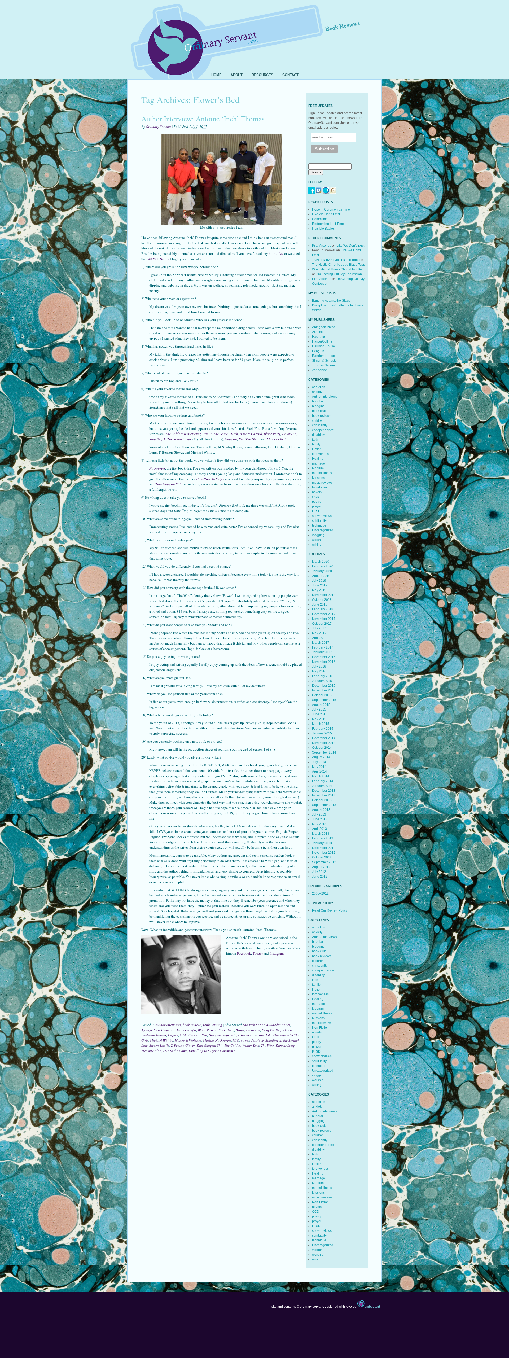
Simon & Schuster (325, 360)
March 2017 (320, 643)
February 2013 (322, 838)
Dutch (233, 433)
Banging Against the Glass (331, 301)
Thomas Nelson (323, 365)
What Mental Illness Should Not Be (337, 269)
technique (319, 525)
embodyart (372, 1306)
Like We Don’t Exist (326, 214)
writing (217, 1024)
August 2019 (321, 576)
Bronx (240, 1030)
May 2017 (319, 633)
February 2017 (322, 647)
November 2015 (323, 690)
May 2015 (319, 719)
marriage (318, 463)
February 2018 (322, 609)
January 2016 (322, 681)
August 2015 (321, 705)
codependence (323, 430)
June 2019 (319, 585)
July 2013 (319, 814)
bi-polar (317, 401)
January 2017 (322, 652)
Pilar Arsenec (321, 245)
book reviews (192, 1024)
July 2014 (319, 762)
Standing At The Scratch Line (170, 439)
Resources (262, 75)
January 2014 (322, 786)
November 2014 (323, 743)
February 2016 (322, 676)
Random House (323, 356)
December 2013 (323, 790)
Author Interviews (168, 1024)
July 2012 (319, 872)
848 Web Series (158, 258)
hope (226, 1035)
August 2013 (321, 810)
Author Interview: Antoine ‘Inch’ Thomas (203, 118)
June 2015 (319, 714)
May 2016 (319, 671)
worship (317, 540)
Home (216, 75)
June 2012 (319, 876)
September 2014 (324, 752)
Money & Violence (188, 1040)
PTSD (316, 511)
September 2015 (324, 700)
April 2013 (319, 829)
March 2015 (320, 724)
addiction (318, 387)
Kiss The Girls (249, 439)
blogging (318, 406)
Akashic (317, 332)
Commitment (321, 219)
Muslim (208, 1040)
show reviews (322, 516)
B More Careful (251, 433)
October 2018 (322, 600)
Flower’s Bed (276, 439)
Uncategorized (322, 530)
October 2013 (322, 800)
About (237, 75)
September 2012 (324, 862)
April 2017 (319, 638)
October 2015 (322, 695)
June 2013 (319, 819)
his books (276, 253)
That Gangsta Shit (168, 484)
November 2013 (323, 795)
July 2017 (319, 628)
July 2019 (319, 580)
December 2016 (323, 657)
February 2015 (322, 728)
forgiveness (320, 454)
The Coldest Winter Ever (182, 433)
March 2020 (320, 561)
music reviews (322, 482)
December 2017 (323, 614)
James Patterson (252, 1035)
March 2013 (320, 833)
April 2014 (319, 771)
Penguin (318, 351)
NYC (236, 1040)
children (318, 420)
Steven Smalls (159, 1045)
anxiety (317, 392)
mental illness (322, 473)
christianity (319, 425)
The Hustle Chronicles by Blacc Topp (338, 264)
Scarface (257, 1040)
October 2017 (322, 623)
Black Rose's (207, 1030)
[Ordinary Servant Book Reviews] (254, 33)
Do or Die (289, 433)
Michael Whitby (161, 1040)
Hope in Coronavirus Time (331, 209)
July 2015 (319, 709)
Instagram (277, 953)
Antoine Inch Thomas (156, 1030)
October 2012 (322, 857)
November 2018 (323, 595)
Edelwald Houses (153, 1035)
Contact (290, 75)
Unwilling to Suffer (202, 1050)
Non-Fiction (320, 487)
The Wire (267, 1045)
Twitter (258, 953)
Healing (317, 459)
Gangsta (231, 439)
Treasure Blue (151, 1050)
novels (317, 492)
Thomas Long (285, 1045)
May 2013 (319, 824)
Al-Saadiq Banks (278, 1024)
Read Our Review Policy (329, 910)
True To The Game (215, 433)
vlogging (318, 535)
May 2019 (319, 590)
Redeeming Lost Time (328, 224)
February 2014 (322, 781)
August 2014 (321, 757)
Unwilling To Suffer (210, 478)
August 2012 (321, 867)
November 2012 (323, 853)
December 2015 (323, 685)
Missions (318, 478)
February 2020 (322, 566)
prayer (316, 506)
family (316, 444)
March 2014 (320, 776)
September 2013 (324, 805)
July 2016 (319, 666)
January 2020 (322, 571)
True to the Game (175, 1050)
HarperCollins (322, 341)
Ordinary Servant (158, 126)
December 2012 (323, 848)
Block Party (272, 433)
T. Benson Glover (183, 1045)
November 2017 (323, 619)
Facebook (244, 953)
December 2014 (323, 738)
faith (206, 1024)
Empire (173, 1035)
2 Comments (226, 1050)
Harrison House (323, 346)
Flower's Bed (197, 1035)
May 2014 (319, 767)
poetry (316, 501)
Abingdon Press (323, 327)
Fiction (317, 449)
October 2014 (322, 748)
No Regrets (223, 1040)
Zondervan (320, 370)
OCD (315, 497)
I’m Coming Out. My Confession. (340, 274)
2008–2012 (320, 893)
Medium (318, 468)
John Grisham (275, 1035)
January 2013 (322, 843)
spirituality (319, 521)
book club (319, 411)
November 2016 (323, 662)
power (245, 1040)
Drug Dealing (272, 1030)
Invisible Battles (323, 228)
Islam (235, 1035)
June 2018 (319, 604)
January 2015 (322, 733)
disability (318, 435)
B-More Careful (184, 1030)
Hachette (318, 337)
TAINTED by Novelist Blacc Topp (335, 260)
